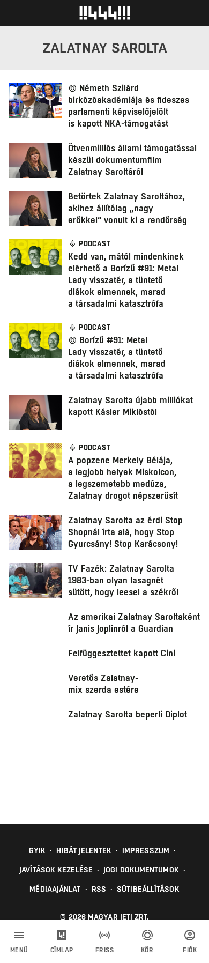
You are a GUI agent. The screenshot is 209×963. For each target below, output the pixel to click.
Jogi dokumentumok (141, 869)
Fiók (190, 950)
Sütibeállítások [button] (148, 889)
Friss (104, 950)
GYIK (37, 850)
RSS (99, 889)
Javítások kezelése (56, 869)
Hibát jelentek (83, 850)
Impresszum (145, 850)
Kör (147, 950)
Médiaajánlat (54, 889)
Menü (19, 950)
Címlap (61, 950)
